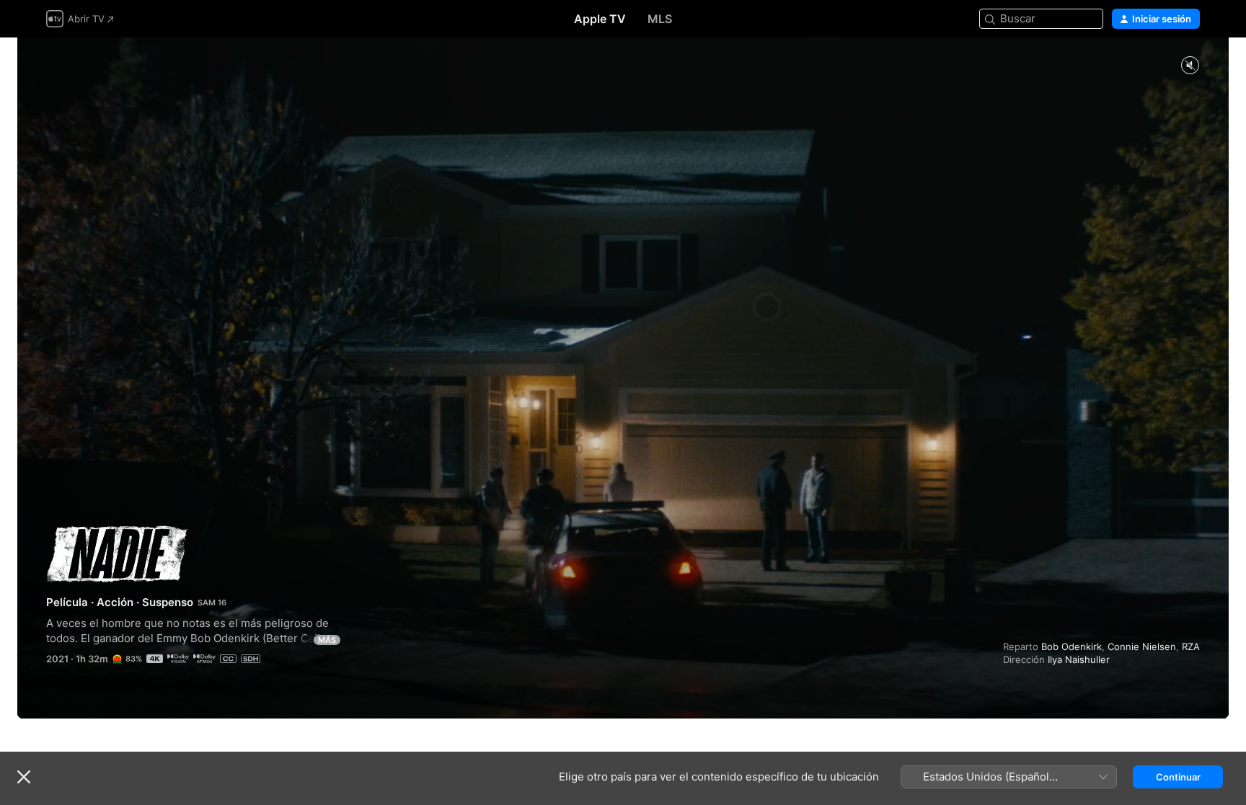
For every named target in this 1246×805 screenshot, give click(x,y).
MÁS (327, 640)
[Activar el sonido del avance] (1190, 66)
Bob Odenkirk (1071, 646)
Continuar (1178, 777)
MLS (660, 19)
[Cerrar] (23, 776)
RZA (1191, 646)
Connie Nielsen (1142, 646)
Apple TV (600, 19)
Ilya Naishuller (1079, 659)
